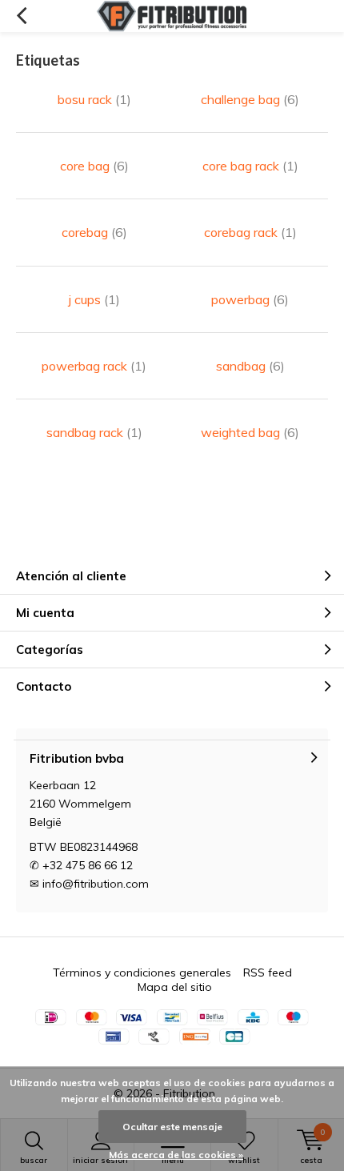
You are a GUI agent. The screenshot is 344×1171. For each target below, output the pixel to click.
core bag (94, 166)
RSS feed (267, 972)
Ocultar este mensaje (172, 1127)
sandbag (250, 366)
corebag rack (250, 232)
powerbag (250, 299)
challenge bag (250, 99)
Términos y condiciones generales (142, 972)
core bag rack (250, 166)
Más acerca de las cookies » (176, 1155)
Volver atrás (21, 16)
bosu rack (94, 99)
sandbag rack (94, 432)
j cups (94, 299)
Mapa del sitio (175, 987)
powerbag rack (94, 366)
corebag (94, 232)
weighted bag (250, 432)
